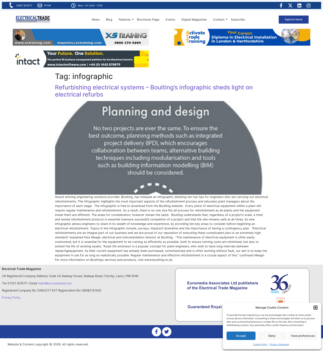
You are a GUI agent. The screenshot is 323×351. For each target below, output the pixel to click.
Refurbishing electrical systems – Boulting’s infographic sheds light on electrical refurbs (154, 91)
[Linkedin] (299, 5)
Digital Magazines (194, 19)
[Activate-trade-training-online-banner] (242, 44)
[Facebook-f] (281, 5)
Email (47, 5)
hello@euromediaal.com (55, 283)
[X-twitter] (290, 5)
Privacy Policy (11, 297)
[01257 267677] (11, 5)
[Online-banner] (81, 66)
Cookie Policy (260, 344)
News (96, 19)
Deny (272, 336)
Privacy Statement (279, 344)
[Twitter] (166, 331)
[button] (315, 307)
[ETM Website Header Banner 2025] (81, 44)
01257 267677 (24, 5)
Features (125, 19)
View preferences (303, 336)
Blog (109, 19)
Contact (218, 19)
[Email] (40, 5)
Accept (241, 336)
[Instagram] (308, 5)
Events (170, 19)
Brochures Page (148, 19)
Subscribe (238, 19)
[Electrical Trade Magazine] (33, 19)
